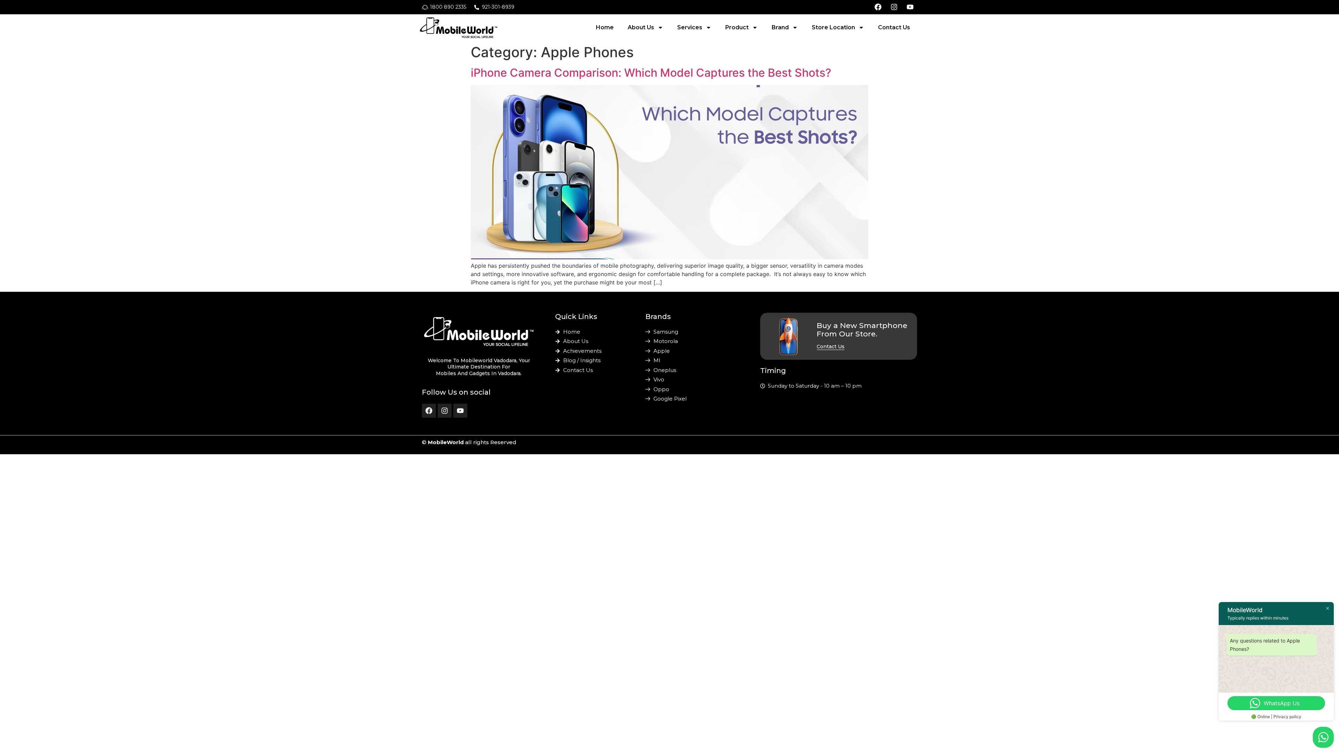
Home (605, 27)
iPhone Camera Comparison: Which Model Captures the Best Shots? (651, 72)
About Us (641, 27)
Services (689, 27)
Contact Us (894, 27)
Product (737, 27)
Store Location (833, 27)
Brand (780, 27)
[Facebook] (429, 411)
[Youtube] (460, 411)
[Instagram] (445, 411)
